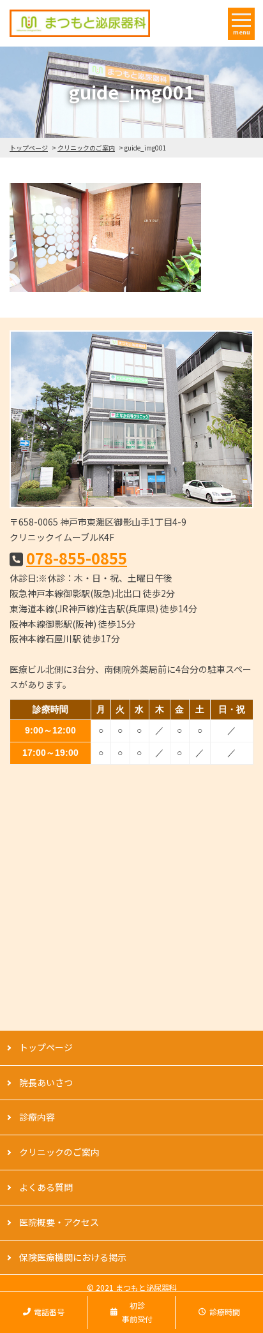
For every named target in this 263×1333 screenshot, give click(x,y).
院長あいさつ (46, 1082)
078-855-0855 (76, 558)
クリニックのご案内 (86, 147)
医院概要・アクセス (59, 1222)
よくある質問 (46, 1187)
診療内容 (37, 1116)
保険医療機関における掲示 (72, 1257)
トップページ (29, 147)
